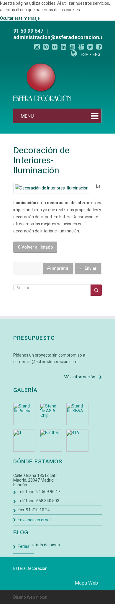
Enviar (90, 268)
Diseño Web (24, 597)
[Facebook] (99, 47)
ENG (96, 54)
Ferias (23, 546)
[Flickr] (55, 47)
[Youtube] (72, 47)
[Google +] (81, 47)
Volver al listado (37, 247)
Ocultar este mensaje (20, 18)
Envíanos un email (34, 520)
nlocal (41, 597)
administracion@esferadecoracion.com (62, 37)
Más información (79, 377)
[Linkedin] (63, 47)
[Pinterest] (46, 47)
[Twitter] (90, 47)
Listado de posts (44, 545)
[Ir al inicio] (42, 82)
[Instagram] (37, 47)
